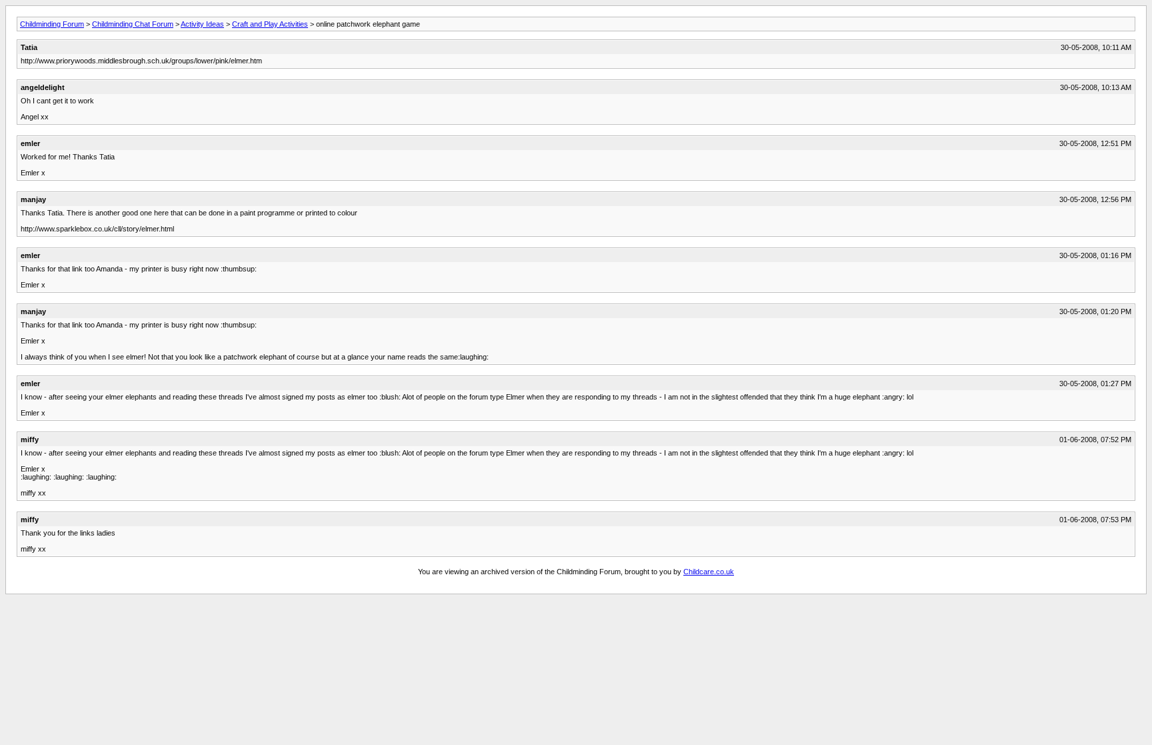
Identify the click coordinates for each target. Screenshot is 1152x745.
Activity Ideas (202, 24)
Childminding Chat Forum (132, 24)
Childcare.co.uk (708, 572)
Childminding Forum (52, 24)
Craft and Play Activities (270, 24)
